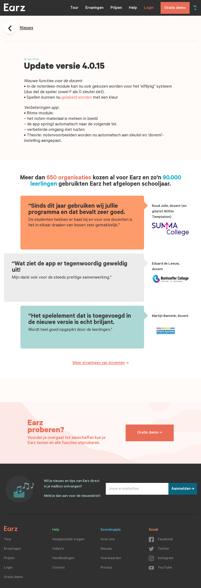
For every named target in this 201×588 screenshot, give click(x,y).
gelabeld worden (76, 97)
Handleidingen (63, 558)
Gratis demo (175, 8)
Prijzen (116, 8)
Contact (58, 568)
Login (148, 8)
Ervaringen (94, 8)
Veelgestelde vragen (68, 540)
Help (133, 8)
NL (195, 6)
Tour (74, 8)
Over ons (107, 540)
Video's (58, 549)
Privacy (106, 568)
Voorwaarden (110, 558)
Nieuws (106, 549)
